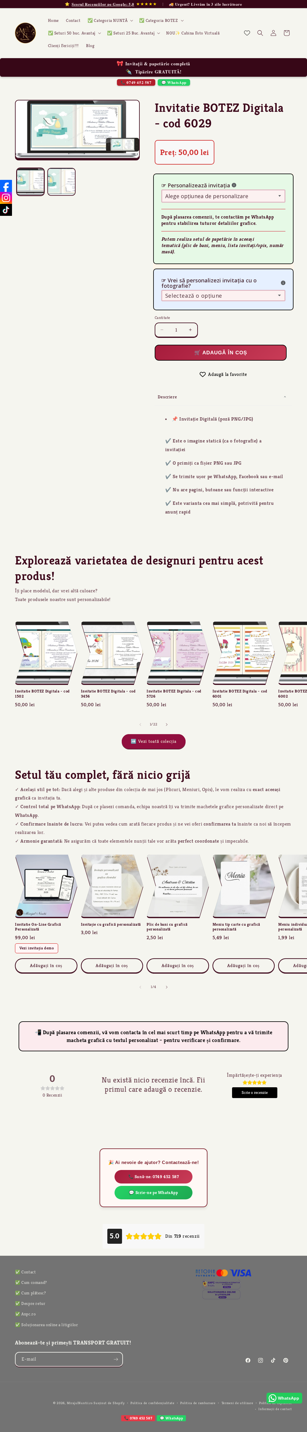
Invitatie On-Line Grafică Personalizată (38, 927)
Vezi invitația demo (36, 948)
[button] (110, 20)
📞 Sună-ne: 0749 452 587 (153, 1176)
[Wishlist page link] (247, 33)
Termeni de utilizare (237, 1403)
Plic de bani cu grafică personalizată (167, 927)
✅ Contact (25, 1272)
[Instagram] (6, 198)
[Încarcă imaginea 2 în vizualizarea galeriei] (61, 182)
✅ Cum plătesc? (30, 1293)
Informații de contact (275, 1409)
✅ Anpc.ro (25, 1314)
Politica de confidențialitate (152, 1403)
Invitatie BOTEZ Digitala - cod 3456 (108, 694)
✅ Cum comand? (31, 1282)
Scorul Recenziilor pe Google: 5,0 (103, 4)
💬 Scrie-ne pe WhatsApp (153, 1192)
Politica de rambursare (197, 1403)
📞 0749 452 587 (136, 82)
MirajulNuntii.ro (80, 1403)
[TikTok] (6, 210)
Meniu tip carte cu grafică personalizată (237, 927)
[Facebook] (6, 186)
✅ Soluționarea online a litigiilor (46, 1324)
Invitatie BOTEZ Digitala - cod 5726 (174, 694)
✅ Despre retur (30, 1303)
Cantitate (162, 317)
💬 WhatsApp (173, 82)
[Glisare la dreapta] (166, 724)
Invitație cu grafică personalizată (111, 924)
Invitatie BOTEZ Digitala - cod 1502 (42, 694)
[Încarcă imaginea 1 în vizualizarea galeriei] (30, 182)
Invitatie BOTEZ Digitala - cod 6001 (240, 694)
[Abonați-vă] (115, 1359)
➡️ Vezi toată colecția (154, 741)
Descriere (167, 397)
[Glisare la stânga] (140, 724)
